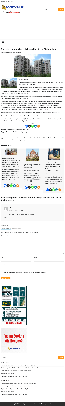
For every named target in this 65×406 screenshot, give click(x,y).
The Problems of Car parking (7, 373)
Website (3, 265)
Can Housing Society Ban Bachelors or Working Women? (14, 376)
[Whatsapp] (32, 126)
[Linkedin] (35, 126)
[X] (29, 126)
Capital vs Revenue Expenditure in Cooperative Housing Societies (16, 370)
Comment (4, 236)
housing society (23, 132)
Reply (5, 217)
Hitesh (11, 208)
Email (36, 257)
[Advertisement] (32, 27)
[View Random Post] (62, 41)
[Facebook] (26, 126)
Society (27, 129)
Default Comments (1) (6, 228)
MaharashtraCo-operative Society (16, 129)
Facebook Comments (17, 228)
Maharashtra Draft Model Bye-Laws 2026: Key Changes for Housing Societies (18, 365)
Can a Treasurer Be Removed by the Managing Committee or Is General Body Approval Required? (11, 161)
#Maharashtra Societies (11, 132)
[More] (38, 126)
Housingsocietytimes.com (27, 404)
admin (19, 52)
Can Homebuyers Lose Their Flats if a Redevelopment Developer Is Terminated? (19, 367)
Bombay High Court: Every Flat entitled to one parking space (32, 166)
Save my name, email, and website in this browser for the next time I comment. (25, 272)
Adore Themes (50, 404)
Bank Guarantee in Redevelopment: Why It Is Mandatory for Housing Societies (53, 165)
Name (3, 257)
